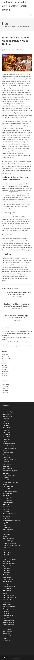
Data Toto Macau (8, 579)
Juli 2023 (4, 363)
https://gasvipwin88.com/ (10, 482)
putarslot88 (6, 532)
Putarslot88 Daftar (8, 622)
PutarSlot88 (6, 430)
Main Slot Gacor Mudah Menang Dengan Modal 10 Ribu (17, 331)
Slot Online (22, 50)
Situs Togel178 (7, 468)
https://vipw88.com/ (9, 475)
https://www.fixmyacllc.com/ (11, 446)
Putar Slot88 (7, 548)
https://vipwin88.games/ (10, 471)
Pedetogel (6, 609)
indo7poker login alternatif (11, 597)
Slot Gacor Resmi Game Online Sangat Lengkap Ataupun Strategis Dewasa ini (17, 305)
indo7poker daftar (8, 595)
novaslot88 (6, 489)
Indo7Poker (6, 568)
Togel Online (5, 392)
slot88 (5, 484)
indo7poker (6, 525)
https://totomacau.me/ (10, 491)
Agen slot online (8, 529)
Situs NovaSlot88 (8, 636)
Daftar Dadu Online (9, 586)
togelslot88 (6, 534)
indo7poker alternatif (9, 559)
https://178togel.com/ (9, 541)
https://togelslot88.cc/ (9, 459)
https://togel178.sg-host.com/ (12, 545)
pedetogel (6, 496)
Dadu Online (7, 575)
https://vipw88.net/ (9, 443)
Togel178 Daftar (8, 507)
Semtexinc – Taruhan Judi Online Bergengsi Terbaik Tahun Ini (14, 5)
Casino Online (5, 384)
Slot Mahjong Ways (9, 563)
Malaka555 (6, 457)
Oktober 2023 (5, 361)
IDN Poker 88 (7, 588)
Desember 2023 (6, 357)
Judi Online (5, 386)
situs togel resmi (8, 493)
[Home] (2, 26)
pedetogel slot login (9, 498)
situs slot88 (6, 640)
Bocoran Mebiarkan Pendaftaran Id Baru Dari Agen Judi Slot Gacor (17, 293)
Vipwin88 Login (7, 414)
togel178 (5, 421)
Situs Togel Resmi (8, 486)
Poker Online (5, 388)
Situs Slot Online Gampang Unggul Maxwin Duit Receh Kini (17, 317)
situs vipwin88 (7, 629)
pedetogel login (8, 582)
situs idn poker (7, 600)
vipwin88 (6, 423)
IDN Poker (6, 511)
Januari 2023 (5, 371)
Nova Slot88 (6, 428)
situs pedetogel (8, 500)
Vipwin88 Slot (7, 464)
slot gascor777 (13, 190)
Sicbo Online (7, 577)
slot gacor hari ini (8, 539)
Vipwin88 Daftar (8, 453)
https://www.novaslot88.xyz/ (11, 520)
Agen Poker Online (8, 566)
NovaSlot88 (6, 434)
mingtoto (6, 611)
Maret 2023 (5, 367)
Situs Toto (6, 509)
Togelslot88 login (8, 412)
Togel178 (6, 466)
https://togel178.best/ (9, 543)
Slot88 (5, 450)
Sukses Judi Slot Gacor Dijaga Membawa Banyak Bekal (16, 346)
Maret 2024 (5, 354)
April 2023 (4, 365)
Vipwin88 (6, 419)
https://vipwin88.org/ (9, 448)
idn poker (6, 425)
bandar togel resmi (9, 606)
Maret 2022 (5, 375)
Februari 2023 (5, 369)
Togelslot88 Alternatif (9, 514)
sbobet (5, 638)
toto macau (6, 516)
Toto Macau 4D (7, 416)
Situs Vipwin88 (7, 631)
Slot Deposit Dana (8, 455)
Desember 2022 (6, 373)
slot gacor (6, 627)
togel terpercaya (8, 502)
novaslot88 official (8, 620)
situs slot (6, 505)
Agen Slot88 (6, 561)
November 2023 (6, 359)
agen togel (6, 518)
